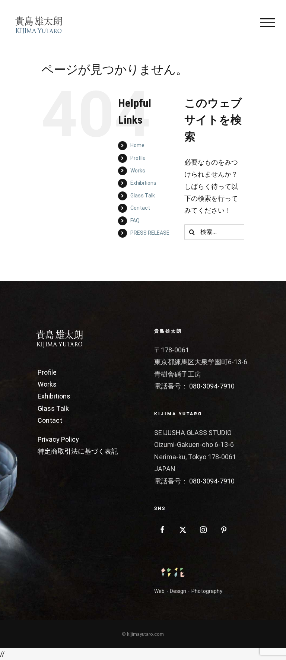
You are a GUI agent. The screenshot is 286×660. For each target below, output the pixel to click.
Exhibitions (143, 183)
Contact (140, 208)
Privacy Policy (58, 439)
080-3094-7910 (212, 386)
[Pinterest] (224, 529)
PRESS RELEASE (149, 233)
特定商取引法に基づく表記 (78, 451)
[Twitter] (183, 529)
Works (137, 171)
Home (137, 145)
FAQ (135, 220)
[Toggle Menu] (267, 22)
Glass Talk (142, 196)
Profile (138, 158)
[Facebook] (162, 529)
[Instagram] (203, 529)
